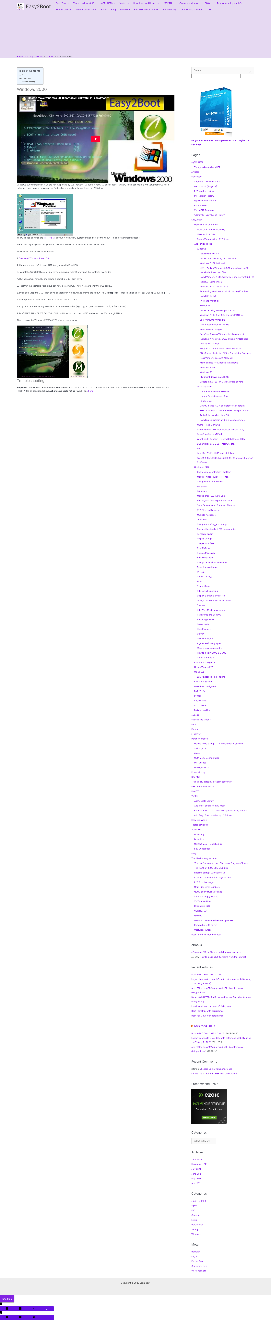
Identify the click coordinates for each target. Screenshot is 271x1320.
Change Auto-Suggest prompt (212, 524)
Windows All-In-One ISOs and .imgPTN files (221, 315)
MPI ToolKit (49, 237)
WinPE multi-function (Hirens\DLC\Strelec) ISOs (221, 439)
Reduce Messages (206, 553)
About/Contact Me (85, 9)
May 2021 (196, 1178)
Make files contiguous (205, 686)
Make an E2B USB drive (206, 224)
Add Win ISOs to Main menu (211, 610)
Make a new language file (209, 648)
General (195, 1215)
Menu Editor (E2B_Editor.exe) (211, 495)
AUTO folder (200, 705)
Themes (201, 605)
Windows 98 (206, 372)
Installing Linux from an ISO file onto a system (222, 420)
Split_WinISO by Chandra (212, 319)
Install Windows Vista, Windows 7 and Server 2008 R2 (227, 277)
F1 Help (201, 572)
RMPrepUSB (200, 205)
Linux (194, 1220)
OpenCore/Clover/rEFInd (209, 434)
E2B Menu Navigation (205, 662)
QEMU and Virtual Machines (208, 891)
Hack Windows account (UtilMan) (216, 358)
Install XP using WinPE (211, 281)
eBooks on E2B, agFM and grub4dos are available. (216, 952)
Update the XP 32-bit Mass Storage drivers (221, 381)
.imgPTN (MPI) (198, 1201)
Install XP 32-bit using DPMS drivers (218, 258)
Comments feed (199, 1266)
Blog (113, 9)
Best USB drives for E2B (146, 9)
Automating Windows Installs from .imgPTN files (224, 291)
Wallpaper (202, 486)
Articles (195, 172)
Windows (201, 248)
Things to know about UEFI (207, 167)
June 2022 (196, 1159)
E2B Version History (204, 191)
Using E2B (199, 672)
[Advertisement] (135, 34)
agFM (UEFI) (106, 3)
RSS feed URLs (204, 1026)
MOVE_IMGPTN (201, 767)
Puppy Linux (206, 401)
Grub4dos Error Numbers (207, 887)
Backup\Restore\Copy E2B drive (213, 239)
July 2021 (196, 1169)
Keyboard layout (205, 534)
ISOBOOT (199, 915)
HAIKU (200, 448)
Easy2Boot (38, 6)
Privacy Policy (169, 9)
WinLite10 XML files (209, 343)
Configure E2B (201, 467)
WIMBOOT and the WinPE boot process (213, 920)
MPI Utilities (200, 762)
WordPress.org (198, 1270)
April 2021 (196, 1183)
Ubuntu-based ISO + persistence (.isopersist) (222, 405)
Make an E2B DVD (206, 234)
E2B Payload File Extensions (211, 676)
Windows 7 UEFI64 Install (212, 263)
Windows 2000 (25, 78)
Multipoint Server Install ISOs (214, 377)
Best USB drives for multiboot (206, 934)
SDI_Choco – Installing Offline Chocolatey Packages (225, 353)
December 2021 (199, 1164)
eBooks (195, 715)
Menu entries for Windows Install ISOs (219, 362)
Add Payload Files (203, 243)
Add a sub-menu (205, 557)
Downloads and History (145, 3)
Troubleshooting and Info (229, 3)
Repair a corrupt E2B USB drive (209, 872)
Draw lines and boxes (207, 567)
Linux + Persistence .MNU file (215, 391)
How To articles (63, 9)
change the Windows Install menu (214, 600)
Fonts (200, 581)
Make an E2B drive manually (211, 229)
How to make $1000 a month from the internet (223, 957)
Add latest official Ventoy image (210, 805)
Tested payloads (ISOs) (84, 3)
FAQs (207, 3)
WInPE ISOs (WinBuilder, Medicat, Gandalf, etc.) (220, 429)
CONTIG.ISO (200, 910)
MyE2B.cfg (199, 691)
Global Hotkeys (204, 576)
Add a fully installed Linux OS (214, 415)
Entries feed (197, 1261)
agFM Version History (205, 200)
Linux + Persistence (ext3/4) (214, 396)
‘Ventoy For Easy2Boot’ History (209, 215)
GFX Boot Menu (205, 638)
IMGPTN (167, 3)
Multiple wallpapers (207, 515)
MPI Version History (204, 195)
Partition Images (199, 738)
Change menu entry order (210, 481)
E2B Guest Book (202, 848)
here (90, 391)
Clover (200, 633)
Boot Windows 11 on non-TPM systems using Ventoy (220, 810)
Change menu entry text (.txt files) (214, 472)
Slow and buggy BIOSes (206, 896)
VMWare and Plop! (203, 901)
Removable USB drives (205, 925)
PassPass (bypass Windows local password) (222, 334)
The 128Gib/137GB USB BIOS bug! (211, 868)
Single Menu (203, 586)
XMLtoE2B (205, 305)
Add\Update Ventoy (204, 801)
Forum (104, 9)
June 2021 (196, 1173)
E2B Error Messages (204, 882)
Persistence (197, 1224)
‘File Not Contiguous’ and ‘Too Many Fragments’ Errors (221, 863)
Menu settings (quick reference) (213, 476)
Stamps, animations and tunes (212, 562)
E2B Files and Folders (208, 510)
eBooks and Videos (188, 3)
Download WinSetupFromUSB (34, 258)
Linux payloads (204, 386)
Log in (194, 1256)
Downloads (197, 176)
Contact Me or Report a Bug (208, 844)
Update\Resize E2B (203, 667)
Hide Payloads (204, 629)
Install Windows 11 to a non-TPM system (211, 1006)
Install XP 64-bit (208, 296)
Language (202, 491)
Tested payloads (199, 824)
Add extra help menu (207, 591)
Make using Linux (203, 710)
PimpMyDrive (203, 548)
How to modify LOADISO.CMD (211, 652)
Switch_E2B (200, 748)
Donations (199, 839)
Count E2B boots (205, 657)
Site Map (195, 777)
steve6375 (196, 1073)
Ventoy (123, 3)
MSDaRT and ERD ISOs (208, 424)
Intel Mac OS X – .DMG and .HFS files (215, 453)
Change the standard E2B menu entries (216, 529)
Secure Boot (200, 700)
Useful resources (202, 929)
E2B (193, 1210)
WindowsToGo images (211, 329)
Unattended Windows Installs (214, 324)
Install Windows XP (209, 253)
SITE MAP (125, 9)
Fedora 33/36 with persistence (216, 1069)
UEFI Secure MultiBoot (192, 9)
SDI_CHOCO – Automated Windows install (221, 348)
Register (195, 1251)
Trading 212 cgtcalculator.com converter (211, 781)
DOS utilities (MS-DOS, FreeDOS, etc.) (216, 443)
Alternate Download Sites (207, 181)
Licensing (199, 834)
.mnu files (202, 519)
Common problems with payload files (212, 877)
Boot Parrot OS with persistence (207, 1011)
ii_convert (196, 734)
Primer (197, 695)
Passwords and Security (209, 614)
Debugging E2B (202, 906)
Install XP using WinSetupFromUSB (217, 310)
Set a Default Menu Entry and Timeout (216, 505)
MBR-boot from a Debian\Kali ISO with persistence (225, 410)
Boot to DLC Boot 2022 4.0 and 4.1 (208, 974)
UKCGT (211, 9)
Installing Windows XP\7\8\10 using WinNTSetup (224, 339)
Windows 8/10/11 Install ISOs (214, 286)
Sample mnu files (205, 543)
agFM (194, 1205)
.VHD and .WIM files (209, 300)
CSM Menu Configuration (206, 758)
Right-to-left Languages (209, 643)
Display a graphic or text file (211, 595)
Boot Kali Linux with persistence (207, 1015)
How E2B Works (199, 820)
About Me (196, 829)
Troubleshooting (28, 81)
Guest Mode (203, 624)
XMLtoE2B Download (204, 210)
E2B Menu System (203, 681)
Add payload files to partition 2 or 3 (214, 500)
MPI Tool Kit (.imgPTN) (205, 186)
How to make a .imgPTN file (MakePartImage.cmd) (219, 743)
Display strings (204, 538)
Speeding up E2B (205, 619)
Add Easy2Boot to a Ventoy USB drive (213, 815)
